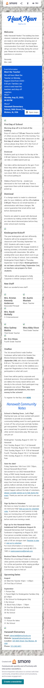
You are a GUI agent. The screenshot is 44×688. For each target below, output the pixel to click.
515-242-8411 (16, 646)
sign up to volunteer (13, 543)
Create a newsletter (13, 682)
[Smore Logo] (11, 3)
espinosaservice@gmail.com (22, 551)
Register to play (33, 540)
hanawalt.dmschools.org (21, 638)
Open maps (32, 112)
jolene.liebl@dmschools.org (20, 636)
